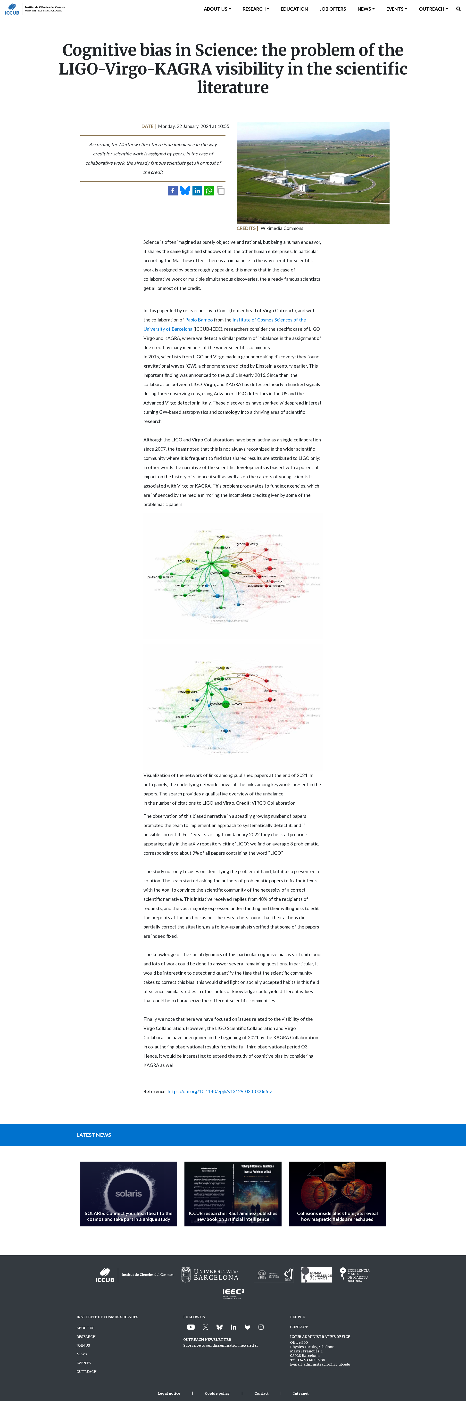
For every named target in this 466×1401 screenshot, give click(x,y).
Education (294, 9)
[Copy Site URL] (220, 190)
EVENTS (83, 1363)
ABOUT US (85, 1328)
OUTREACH (86, 1371)
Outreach (431, 9)
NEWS (81, 1354)
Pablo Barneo (199, 319)
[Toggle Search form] (458, 9)
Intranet (301, 1393)
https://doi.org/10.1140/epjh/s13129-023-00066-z (220, 1091)
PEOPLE (297, 1317)
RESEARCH (86, 1336)
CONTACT (299, 1327)
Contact (261, 1393)
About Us (215, 9)
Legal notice (169, 1393)
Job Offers (333, 9)
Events (395, 9)
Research (254, 9)
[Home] (32, 9)
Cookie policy (217, 1393)
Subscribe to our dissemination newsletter (220, 1345)
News (364, 9)
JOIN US (83, 1345)
